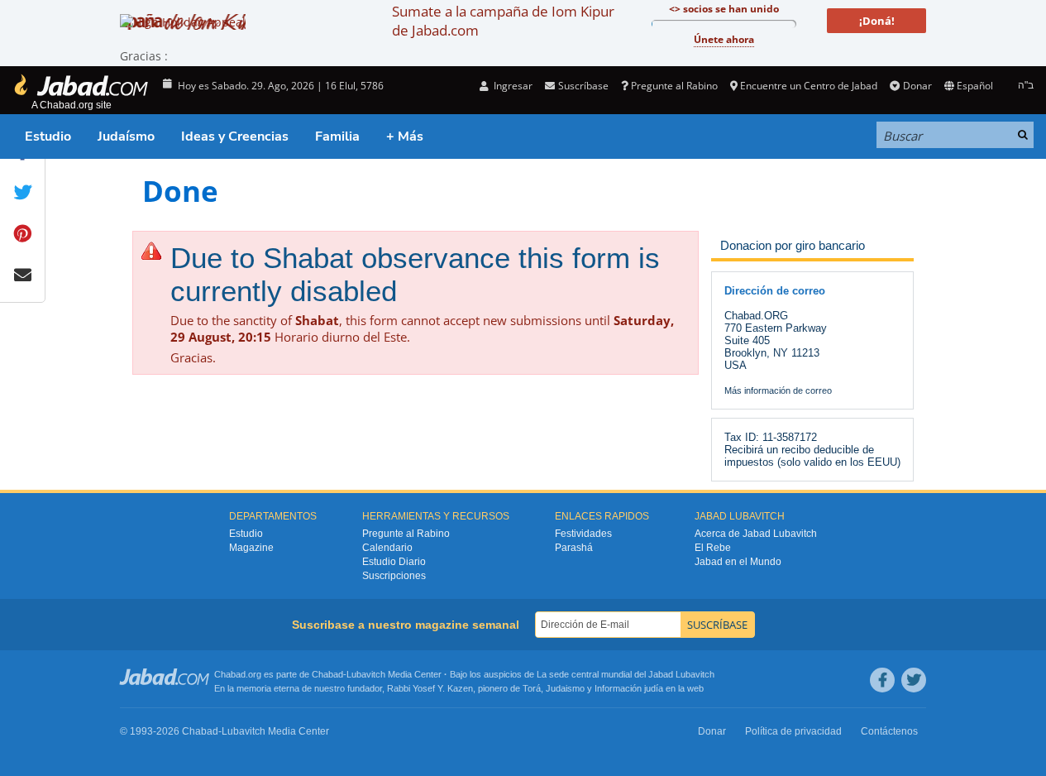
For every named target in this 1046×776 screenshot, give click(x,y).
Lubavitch (365, 674)
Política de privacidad (793, 731)
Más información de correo (778, 390)
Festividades (583, 533)
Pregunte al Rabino (674, 86)
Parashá (574, 547)
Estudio (48, 136)
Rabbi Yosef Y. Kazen (430, 688)
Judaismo (565, 688)
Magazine (251, 547)
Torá (532, 688)
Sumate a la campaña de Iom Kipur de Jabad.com (503, 21)
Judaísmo (126, 136)
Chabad (327, 674)
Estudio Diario (394, 562)
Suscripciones (394, 576)
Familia (337, 136)
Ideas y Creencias (235, 136)
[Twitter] (913, 680)
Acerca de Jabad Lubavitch (756, 533)
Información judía (630, 688)
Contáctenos (889, 731)
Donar (917, 86)
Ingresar (512, 86)
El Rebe (713, 547)
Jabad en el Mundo (738, 562)
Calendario (387, 547)
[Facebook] (882, 680)
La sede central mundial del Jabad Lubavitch (625, 674)
